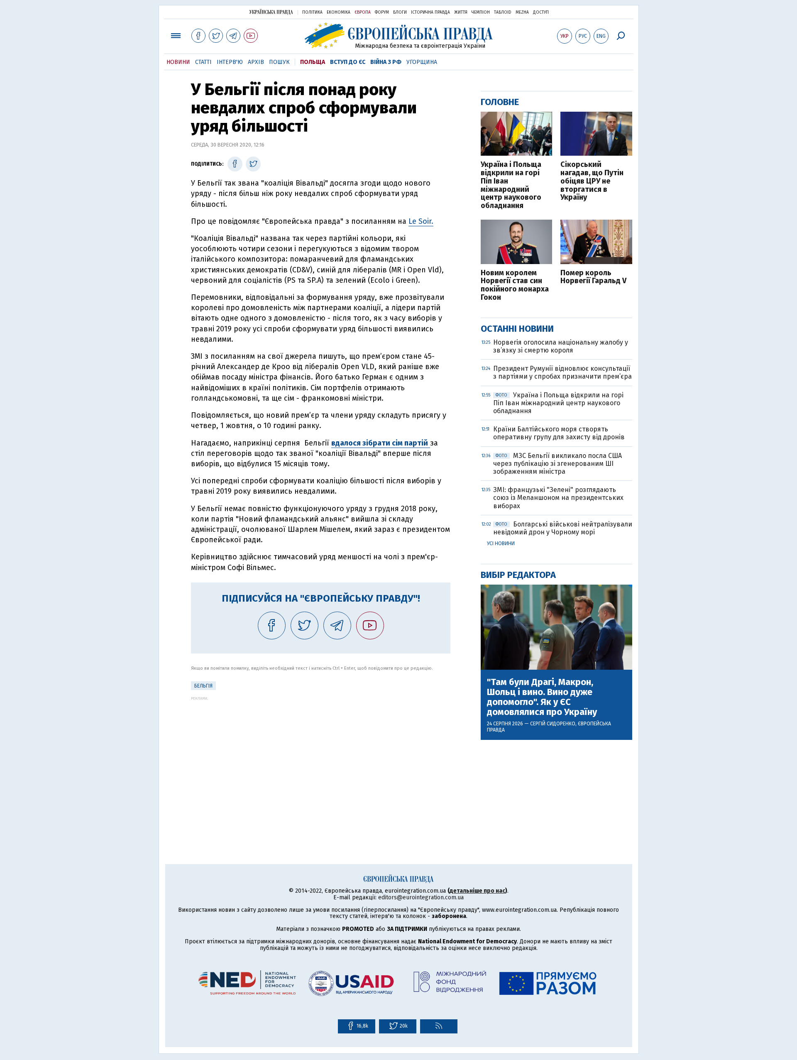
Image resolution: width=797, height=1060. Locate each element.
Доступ (541, 12)
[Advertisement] (320, 758)
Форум (382, 12)
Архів (256, 62)
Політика (312, 12)
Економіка (338, 12)
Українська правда (271, 12)
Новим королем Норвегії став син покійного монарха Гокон (515, 285)
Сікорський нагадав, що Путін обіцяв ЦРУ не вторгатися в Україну (591, 181)
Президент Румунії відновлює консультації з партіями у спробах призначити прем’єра (562, 372)
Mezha (522, 12)
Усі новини (501, 543)
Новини (178, 62)
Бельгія (203, 686)
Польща (312, 62)
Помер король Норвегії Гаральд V (593, 277)
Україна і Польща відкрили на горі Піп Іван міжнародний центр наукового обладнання (511, 185)
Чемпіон (481, 12)
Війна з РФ (385, 62)
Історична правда (430, 12)
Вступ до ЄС (347, 62)
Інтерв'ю (230, 62)
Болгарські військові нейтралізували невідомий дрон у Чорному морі (562, 528)
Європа (362, 12)
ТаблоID (502, 12)
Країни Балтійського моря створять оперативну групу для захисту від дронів (559, 433)
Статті (203, 62)
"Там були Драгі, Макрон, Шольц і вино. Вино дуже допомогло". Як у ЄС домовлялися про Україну (542, 697)
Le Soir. (420, 221)
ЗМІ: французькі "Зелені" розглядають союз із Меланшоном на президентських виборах (558, 497)
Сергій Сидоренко (552, 724)
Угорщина (421, 62)
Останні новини (517, 328)
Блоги (400, 12)
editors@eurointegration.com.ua (421, 897)
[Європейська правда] (398, 35)
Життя (460, 12)
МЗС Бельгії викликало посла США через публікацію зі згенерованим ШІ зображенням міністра (557, 463)
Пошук (279, 62)
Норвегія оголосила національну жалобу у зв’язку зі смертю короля (560, 346)
